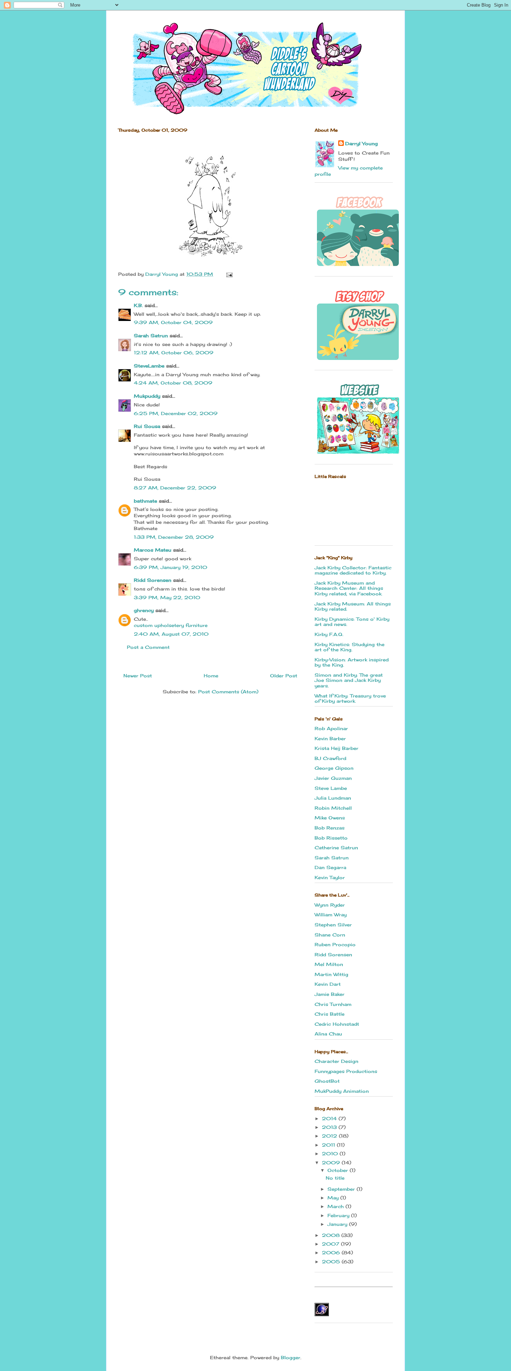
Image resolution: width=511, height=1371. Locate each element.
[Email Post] (229, 274)
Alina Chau (328, 1033)
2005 (332, 1261)
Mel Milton (329, 964)
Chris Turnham (333, 1004)
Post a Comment (148, 647)
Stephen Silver (333, 924)
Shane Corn (330, 935)
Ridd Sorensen (152, 580)
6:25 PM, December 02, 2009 (176, 413)
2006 (332, 1252)
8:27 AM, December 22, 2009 (175, 487)
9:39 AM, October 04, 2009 (173, 322)
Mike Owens (330, 817)
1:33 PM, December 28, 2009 (174, 537)
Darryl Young (361, 143)
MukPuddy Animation (342, 1091)
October (338, 1170)
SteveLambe (149, 366)
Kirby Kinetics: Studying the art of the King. (349, 647)
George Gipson (334, 768)
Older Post (283, 675)
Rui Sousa (147, 426)
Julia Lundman (333, 798)
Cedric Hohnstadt (337, 1024)
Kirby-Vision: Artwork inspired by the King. (352, 662)
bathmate (145, 501)
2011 (329, 1145)
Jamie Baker (329, 994)
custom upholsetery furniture (171, 625)
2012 (330, 1136)
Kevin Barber (330, 738)
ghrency (144, 610)
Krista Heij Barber (336, 748)
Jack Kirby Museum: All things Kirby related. (353, 606)
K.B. (138, 305)
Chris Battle (329, 1014)
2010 (331, 1153)
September (342, 1189)
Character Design (336, 1061)
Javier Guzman (333, 778)
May (333, 1197)
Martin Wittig (331, 974)
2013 (330, 1127)
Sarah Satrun (151, 335)
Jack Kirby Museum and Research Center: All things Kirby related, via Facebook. (349, 588)
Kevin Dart (328, 984)
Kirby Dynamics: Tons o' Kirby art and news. (352, 621)
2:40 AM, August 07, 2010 (171, 634)
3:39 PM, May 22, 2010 (167, 597)
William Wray (331, 914)
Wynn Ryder (330, 905)
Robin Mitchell (333, 808)
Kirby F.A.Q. (329, 634)
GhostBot (327, 1081)
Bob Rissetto (331, 838)
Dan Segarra (330, 867)
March (336, 1206)
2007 (331, 1244)
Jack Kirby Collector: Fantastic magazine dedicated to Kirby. (353, 570)
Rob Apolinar (331, 728)
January (338, 1224)
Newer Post (137, 675)
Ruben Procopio (335, 944)
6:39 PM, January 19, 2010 (170, 567)
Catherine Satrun (336, 847)
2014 (330, 1118)
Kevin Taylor (330, 877)
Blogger (290, 1357)
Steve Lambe (331, 788)
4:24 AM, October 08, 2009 (173, 383)
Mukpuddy (147, 396)
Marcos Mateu (152, 550)
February (339, 1215)
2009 (332, 1162)
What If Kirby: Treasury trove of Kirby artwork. (350, 698)
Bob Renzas (329, 828)
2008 (331, 1235)
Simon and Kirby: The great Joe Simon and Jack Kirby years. (349, 680)
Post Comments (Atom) (228, 691)
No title (335, 1178)
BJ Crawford (330, 758)
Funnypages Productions (346, 1071)
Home (211, 675)
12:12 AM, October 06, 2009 (173, 352)
